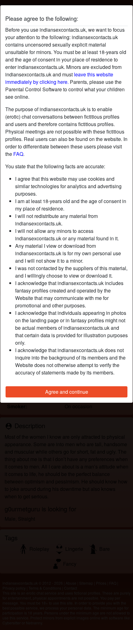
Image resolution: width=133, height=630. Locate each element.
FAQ (18, 153)
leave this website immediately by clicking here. (59, 78)
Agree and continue (66, 391)
